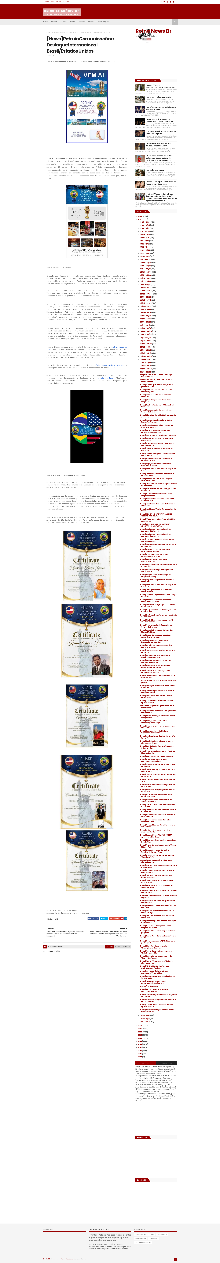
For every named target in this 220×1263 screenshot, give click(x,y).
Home (47, 2)
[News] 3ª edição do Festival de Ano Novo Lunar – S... (157, 686)
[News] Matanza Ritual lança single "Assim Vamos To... (157, 490)
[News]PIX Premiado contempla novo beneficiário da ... (155, 795)
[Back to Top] (175, 1259)
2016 (140, 1051)
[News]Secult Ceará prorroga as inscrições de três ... (153, 990)
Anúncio (145, 1063)
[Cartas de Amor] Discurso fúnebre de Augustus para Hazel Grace (161, 183)
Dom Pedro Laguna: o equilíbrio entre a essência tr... (156, 707)
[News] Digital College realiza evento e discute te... (156, 580)
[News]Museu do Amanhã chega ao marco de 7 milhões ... (158, 485)
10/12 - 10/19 (145, 256)
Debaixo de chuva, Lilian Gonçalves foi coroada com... (156, 381)
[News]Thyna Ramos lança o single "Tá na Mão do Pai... (157, 846)
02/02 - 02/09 (146, 369)
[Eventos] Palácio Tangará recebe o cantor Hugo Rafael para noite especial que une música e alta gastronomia (110, 1237)
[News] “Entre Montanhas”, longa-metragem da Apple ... (154, 967)
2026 (140, 216)
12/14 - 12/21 (145, 228)
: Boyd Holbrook (140, 1239)
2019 (140, 1041)
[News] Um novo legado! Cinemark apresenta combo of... (154, 431)
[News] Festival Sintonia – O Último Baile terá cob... (157, 406)
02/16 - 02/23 (145, 362)
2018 (140, 1044)
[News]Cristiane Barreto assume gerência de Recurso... (158, 616)
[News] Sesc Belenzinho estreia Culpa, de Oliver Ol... (157, 586)
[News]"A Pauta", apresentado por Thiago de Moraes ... (158, 596)
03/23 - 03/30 (146, 347)
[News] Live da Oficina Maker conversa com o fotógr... (156, 911)
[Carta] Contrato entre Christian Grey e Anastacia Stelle (161, 108)
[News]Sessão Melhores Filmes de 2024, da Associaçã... (156, 500)
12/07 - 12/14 (145, 231)
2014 (140, 1057)
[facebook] (161, 2)
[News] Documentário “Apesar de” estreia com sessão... (158, 891)
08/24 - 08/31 (145, 278)
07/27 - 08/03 (146, 291)
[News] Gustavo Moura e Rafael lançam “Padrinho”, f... (156, 856)
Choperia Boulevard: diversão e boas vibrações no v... (155, 861)
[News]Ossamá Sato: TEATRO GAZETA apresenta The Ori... (155, 836)
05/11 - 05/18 (145, 325)
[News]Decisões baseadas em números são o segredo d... (156, 742)
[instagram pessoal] (173, 2)
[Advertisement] (149, 61)
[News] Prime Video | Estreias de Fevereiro (157, 435)
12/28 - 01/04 (145, 222)
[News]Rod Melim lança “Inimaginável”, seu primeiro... (156, 570)
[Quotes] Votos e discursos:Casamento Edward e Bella (160, 86)
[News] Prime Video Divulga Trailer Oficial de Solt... (157, 937)
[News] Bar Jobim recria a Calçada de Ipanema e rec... (156, 821)
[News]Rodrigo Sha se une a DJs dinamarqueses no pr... (153, 722)
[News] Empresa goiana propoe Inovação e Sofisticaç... (157, 922)
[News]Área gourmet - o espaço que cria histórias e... (157, 727)
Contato (66, 2)
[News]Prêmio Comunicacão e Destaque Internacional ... (157, 816)
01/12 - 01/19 (145, 1018)
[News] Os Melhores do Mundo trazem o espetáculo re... (156, 871)
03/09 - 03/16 (145, 353)
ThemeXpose (55, 1259)
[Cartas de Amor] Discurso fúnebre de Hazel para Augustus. (161, 132)
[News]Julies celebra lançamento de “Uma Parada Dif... (155, 800)
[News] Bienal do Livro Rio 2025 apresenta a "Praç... (157, 416)
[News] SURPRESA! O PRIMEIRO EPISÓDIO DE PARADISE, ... (157, 906)
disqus (117, 947)
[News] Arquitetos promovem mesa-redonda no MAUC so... (155, 601)
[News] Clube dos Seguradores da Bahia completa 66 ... (157, 717)
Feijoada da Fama (104, 378)
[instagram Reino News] (170, 2)
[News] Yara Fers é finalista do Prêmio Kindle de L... (156, 396)
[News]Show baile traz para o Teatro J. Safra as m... (156, 696)
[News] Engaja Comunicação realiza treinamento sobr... (155, 464)
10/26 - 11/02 (145, 250)
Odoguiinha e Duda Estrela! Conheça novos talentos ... (155, 376)
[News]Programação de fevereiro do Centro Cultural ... (155, 626)
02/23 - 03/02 (146, 359)
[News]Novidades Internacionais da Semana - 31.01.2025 (155, 530)
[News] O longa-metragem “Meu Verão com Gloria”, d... (156, 444)
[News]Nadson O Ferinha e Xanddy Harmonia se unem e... (154, 550)
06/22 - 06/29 (146, 306)
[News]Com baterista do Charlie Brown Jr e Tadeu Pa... (157, 811)
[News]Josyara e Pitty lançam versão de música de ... (157, 790)
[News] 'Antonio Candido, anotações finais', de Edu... (155, 876)
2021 (140, 1035)
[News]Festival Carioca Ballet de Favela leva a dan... (156, 916)
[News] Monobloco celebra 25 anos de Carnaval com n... (156, 426)
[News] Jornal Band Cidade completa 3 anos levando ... (156, 475)
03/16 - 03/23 (145, 350)
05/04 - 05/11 (145, 328)
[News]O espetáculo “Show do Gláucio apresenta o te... (156, 702)
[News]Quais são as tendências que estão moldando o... (157, 712)
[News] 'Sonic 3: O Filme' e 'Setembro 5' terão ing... (156, 449)
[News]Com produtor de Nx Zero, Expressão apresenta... (153, 641)
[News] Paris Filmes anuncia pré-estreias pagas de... (157, 932)
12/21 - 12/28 (145, 225)
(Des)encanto (162, 1235)
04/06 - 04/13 (146, 341)
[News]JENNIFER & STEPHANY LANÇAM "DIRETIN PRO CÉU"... (155, 515)
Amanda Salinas (80, 1259)
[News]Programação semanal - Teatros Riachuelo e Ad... (157, 752)
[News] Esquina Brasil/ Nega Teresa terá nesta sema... (157, 606)
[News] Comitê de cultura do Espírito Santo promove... (155, 646)
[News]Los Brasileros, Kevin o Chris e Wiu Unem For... (157, 651)
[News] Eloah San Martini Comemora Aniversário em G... (155, 459)
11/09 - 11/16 (144, 244)
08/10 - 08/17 (145, 284)
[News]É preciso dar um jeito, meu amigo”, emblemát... (158, 765)
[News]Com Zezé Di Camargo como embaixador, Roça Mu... (154, 671)
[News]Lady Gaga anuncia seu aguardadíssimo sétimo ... (152, 982)
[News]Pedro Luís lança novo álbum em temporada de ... (156, 1010)
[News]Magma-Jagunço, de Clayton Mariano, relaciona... (155, 661)
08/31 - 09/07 (145, 275)
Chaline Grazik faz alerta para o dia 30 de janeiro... (157, 681)
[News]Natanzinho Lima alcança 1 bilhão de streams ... (157, 785)
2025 (140, 219)
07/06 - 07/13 (145, 300)
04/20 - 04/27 (146, 334)
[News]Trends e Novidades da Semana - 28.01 (157, 780)
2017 (140, 1047)
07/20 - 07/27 (146, 294)
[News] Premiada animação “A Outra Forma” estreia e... (155, 421)
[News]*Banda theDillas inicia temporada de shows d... (157, 775)
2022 (140, 1032)
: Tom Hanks (153, 1239)
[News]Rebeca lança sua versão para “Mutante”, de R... (155, 480)
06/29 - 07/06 (146, 303)
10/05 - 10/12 (145, 259)
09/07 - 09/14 (145, 272)
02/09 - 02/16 (145, 366)
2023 (140, 1029)
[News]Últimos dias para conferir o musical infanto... (154, 831)
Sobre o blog (56, 2)
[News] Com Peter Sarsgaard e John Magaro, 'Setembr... (155, 927)
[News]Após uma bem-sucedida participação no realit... (153, 555)
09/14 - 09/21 (145, 269)
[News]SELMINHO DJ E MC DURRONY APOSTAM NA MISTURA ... (154, 525)
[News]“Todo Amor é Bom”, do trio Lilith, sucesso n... (157, 520)
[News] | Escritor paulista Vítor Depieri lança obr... (156, 401)
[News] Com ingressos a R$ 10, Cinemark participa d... (157, 942)
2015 (140, 1054)
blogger (110, 947)
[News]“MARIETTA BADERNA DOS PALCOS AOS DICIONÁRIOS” (158, 145)
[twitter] (164, 2)
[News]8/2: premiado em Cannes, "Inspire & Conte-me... (157, 611)
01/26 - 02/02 (145, 372)
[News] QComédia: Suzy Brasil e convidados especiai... (153, 760)
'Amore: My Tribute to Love (144, 1235)
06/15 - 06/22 (145, 309)
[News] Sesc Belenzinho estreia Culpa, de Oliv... (157, 469)
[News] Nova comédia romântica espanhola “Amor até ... (153, 972)
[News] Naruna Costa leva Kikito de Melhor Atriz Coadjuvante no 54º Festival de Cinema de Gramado (159, 158)
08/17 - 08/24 (145, 281)
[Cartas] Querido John (155, 170)
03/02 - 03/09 (146, 356)
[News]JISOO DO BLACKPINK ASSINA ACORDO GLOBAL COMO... (154, 666)
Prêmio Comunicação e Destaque (109, 365)
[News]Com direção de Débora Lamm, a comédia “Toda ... (156, 691)
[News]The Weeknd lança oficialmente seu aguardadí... (156, 540)
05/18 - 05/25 (145, 322)
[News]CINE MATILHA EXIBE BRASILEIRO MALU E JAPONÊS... (158, 806)
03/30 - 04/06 (146, 344)
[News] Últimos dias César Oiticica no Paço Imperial (158, 896)
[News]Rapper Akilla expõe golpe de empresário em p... (155, 575)
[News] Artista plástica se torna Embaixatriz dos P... (153, 560)
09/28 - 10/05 (145, 263)
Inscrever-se (166, 1063)
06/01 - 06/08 (145, 316)
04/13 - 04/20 (146, 337)
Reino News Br (153, 30)
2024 (140, 1025)
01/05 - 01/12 (145, 1022)
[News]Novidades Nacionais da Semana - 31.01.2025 (157, 505)
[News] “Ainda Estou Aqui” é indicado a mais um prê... (156, 881)
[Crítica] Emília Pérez (148, 986)
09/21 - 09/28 (145, 266)
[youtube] (167, 2)
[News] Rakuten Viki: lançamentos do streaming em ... (155, 391)
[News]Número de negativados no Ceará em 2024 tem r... (157, 1000)
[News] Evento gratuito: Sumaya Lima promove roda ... (156, 386)
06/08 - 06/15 (145, 312)
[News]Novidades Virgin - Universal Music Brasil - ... (157, 510)
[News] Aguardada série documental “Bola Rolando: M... (155, 952)
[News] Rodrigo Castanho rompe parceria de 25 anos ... (157, 545)
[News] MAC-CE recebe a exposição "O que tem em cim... (156, 621)
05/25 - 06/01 (145, 319)
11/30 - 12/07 (145, 234)
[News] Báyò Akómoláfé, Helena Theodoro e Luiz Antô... (158, 565)
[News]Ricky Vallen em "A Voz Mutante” (156, 756)
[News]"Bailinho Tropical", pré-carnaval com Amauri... (157, 454)
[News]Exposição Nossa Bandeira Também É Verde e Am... (154, 851)
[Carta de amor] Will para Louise (158, 97)
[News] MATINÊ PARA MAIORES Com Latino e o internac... (158, 866)
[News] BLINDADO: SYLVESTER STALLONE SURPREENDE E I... (156, 886)
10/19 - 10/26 (145, 253)
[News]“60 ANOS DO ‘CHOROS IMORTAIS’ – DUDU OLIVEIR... (157, 676)
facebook (126, 947)
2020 (140, 1038)
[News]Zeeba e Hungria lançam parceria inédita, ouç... (157, 770)
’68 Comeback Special (143, 1243)
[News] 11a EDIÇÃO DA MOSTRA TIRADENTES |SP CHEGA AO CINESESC (159, 120)
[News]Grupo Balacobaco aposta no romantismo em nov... (155, 636)
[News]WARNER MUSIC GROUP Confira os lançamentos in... (156, 495)
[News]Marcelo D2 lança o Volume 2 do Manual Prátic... (156, 631)
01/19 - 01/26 (145, 1015)
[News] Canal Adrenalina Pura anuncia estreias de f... (156, 439)
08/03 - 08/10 (145, 287)
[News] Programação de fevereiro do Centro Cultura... (155, 411)
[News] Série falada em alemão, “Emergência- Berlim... (153, 947)
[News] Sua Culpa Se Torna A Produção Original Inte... (156, 747)
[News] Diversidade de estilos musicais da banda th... (157, 841)
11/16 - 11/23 (144, 241)
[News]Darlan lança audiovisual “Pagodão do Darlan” (158, 995)
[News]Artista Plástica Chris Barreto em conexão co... (157, 826)
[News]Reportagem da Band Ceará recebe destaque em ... (154, 656)
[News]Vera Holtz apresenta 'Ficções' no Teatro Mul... (157, 977)
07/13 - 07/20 (145, 297)
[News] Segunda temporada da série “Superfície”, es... (155, 957)
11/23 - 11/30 (145, 237)
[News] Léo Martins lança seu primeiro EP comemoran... (157, 901)
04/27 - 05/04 (146, 331)
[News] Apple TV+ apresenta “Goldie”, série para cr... (156, 962)
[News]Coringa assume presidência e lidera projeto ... (155, 591)
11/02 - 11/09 (145, 247)
